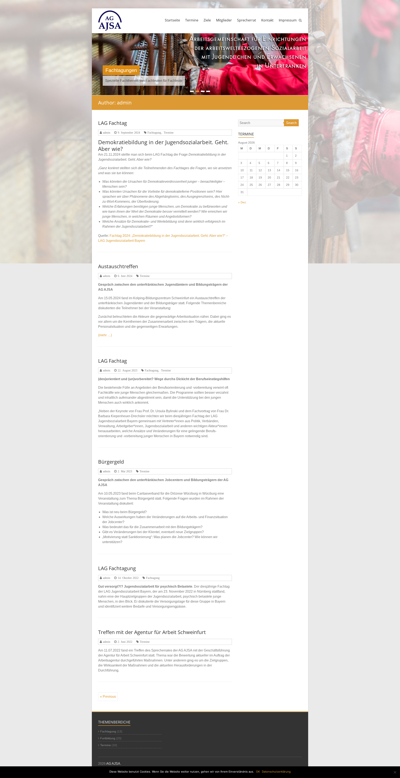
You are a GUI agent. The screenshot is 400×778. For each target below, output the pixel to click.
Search (291, 123)
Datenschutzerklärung (276, 771)
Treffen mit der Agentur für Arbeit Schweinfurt (152, 632)
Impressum (288, 20)
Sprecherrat (246, 20)
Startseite (172, 20)
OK (258, 771)
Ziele (207, 20)
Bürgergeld (111, 461)
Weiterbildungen (123, 70)
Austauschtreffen (118, 266)
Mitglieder (224, 20)
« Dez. (242, 202)
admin (106, 132)
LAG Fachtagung (117, 568)
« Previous (108, 696)
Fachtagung (154, 132)
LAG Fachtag (112, 122)
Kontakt (267, 20)
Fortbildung (107, 738)
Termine (191, 20)
